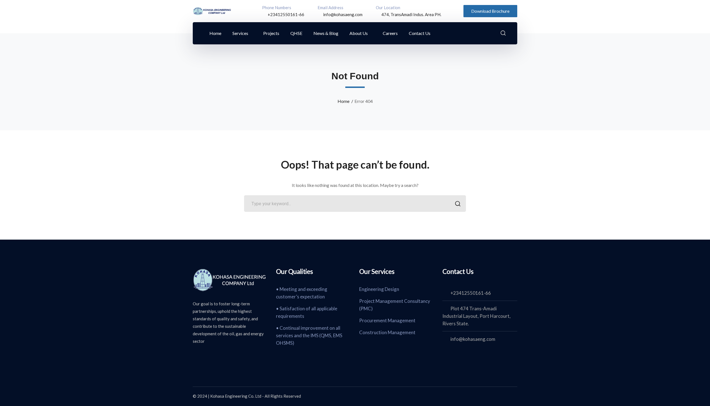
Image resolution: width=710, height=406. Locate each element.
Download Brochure (490, 11)
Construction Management (387, 332)
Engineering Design (379, 289)
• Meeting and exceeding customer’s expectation (301, 293)
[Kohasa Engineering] (212, 10)
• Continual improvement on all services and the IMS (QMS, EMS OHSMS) (309, 335)
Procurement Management (387, 320)
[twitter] (195, 356)
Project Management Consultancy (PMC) (394, 304)
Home (343, 101)
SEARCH (457, 203)
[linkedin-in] (223, 356)
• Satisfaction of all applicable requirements (306, 312)
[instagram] (237, 356)
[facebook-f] (209, 356)
